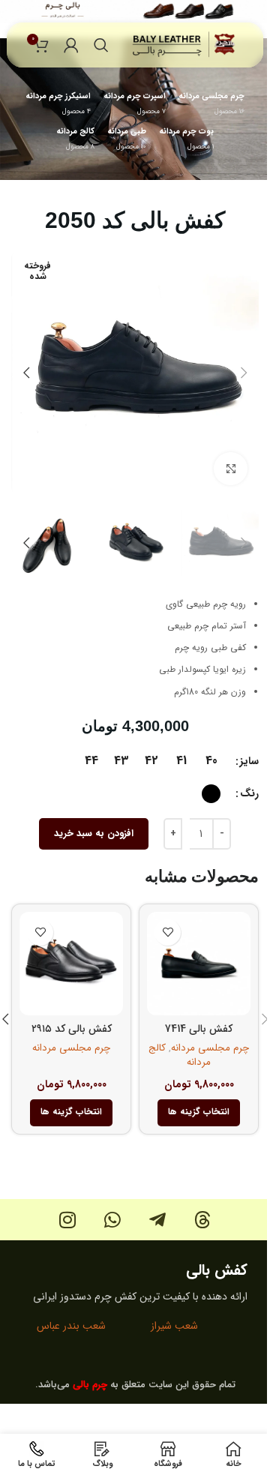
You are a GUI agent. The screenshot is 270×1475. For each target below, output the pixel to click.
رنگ (249, 793)
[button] (244, 373)
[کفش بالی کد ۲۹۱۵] (71, 963)
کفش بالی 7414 (198, 1029)
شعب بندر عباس (71, 1326)
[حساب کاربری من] (71, 45)
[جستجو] (101, 45)
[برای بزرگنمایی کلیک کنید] (231, 469)
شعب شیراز (174, 1326)
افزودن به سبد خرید (94, 833)
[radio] (211, 761)
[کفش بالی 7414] (198, 963)
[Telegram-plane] (158, 1220)
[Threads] (203, 1220)
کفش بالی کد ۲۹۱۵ (72, 1029)
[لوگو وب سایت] (184, 44)
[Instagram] (68, 1220)
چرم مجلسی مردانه (210, 1048)
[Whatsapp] (113, 1220)
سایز (249, 761)
